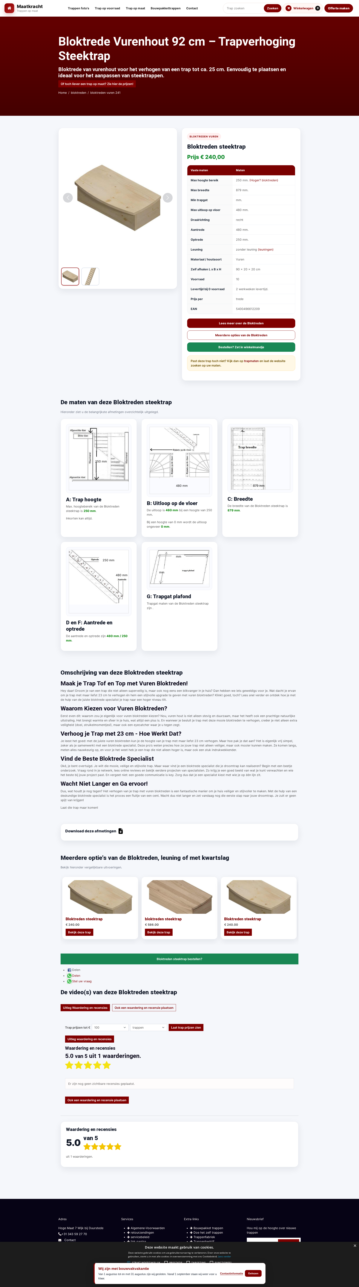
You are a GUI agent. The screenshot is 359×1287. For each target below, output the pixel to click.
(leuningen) (266, 249)
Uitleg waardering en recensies (89, 1039)
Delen (76, 975)
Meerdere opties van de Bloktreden (241, 335)
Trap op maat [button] (135, 8)
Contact (70, 1240)
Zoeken (272, 8)
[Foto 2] (90, 276)
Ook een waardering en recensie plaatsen (144, 1008)
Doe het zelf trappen (208, 1232)
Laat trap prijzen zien (186, 1027)
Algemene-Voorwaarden (147, 1228)
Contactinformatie (231, 1273)
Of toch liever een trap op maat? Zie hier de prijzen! (97, 84)
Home (62, 92)
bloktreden (78, 92)
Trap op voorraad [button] (107, 8)
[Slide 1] (116, 259)
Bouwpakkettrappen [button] (166, 8)
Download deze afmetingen (90, 831)
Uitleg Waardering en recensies (85, 1008)
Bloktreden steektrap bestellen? (179, 959)
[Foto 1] (70, 276)
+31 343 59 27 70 (74, 1234)
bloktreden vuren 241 (105, 92)
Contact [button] (192, 8)
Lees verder (224, 1256)
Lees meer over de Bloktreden (241, 323)
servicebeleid (139, 1237)
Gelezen (253, 1273)
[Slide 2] (119, 259)
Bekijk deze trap (79, 932)
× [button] (354, 1245)
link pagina (138, 1241)
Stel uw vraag (82, 981)
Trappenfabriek (204, 1237)
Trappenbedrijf (203, 1241)
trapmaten (251, 361)
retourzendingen (142, 1232)
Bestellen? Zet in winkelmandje (241, 347)
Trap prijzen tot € (77, 1027)
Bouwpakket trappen (208, 1228)
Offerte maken (338, 8)
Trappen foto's (78, 8)
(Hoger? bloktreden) (263, 180)
